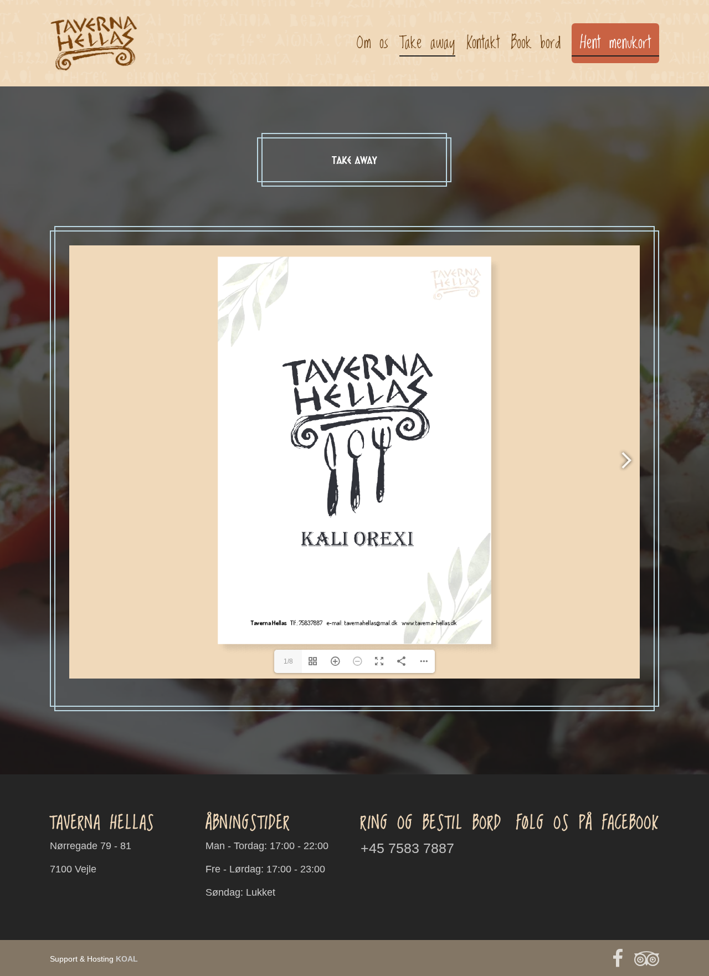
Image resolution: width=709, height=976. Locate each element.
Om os (372, 43)
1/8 (288, 661)
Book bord (536, 43)
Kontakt (483, 43)
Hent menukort (615, 43)
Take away (427, 43)
